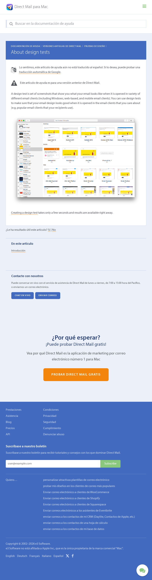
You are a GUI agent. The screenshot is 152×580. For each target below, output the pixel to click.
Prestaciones (13, 409)
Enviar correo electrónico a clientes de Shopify (71, 498)
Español (58, 556)
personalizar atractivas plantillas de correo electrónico (76, 480)
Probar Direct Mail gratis (75, 374)
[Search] (11, 24)
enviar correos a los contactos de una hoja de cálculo (75, 523)
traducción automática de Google (39, 72)
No (54, 230)
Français (34, 556)
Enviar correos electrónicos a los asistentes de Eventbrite (77, 510)
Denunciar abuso (53, 434)
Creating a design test (24, 212)
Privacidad (49, 416)
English (10, 556)
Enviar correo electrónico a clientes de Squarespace (74, 504)
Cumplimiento (52, 428)
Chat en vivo (22, 295)
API (8, 434)
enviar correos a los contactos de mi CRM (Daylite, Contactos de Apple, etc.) (89, 516)
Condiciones (51, 409)
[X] (67, 556)
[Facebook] (73, 556)
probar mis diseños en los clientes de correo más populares (79, 486)
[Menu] (144, 7)
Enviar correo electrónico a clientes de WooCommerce (76, 492)
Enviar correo (48, 295)
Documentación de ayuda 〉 (27, 46)
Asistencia (12, 416)
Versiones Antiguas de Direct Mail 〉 (64, 46)
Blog (8, 422)
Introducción (18, 250)
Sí (49, 230)
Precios (10, 428)
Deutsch (22, 556)
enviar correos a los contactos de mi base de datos (73, 529)
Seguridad (49, 422)
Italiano (46, 556)
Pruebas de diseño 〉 (96, 46)
